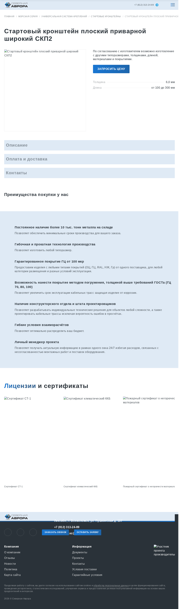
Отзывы (9, 557)
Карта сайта (12, 574)
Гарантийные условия (87, 574)
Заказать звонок (55, 532)
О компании (12, 552)
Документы (79, 552)
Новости (10, 563)
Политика (10, 569)
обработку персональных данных (111, 585)
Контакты (78, 563)
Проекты (78, 557)
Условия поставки (84, 569)
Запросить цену (111, 68)
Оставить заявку (87, 532)
